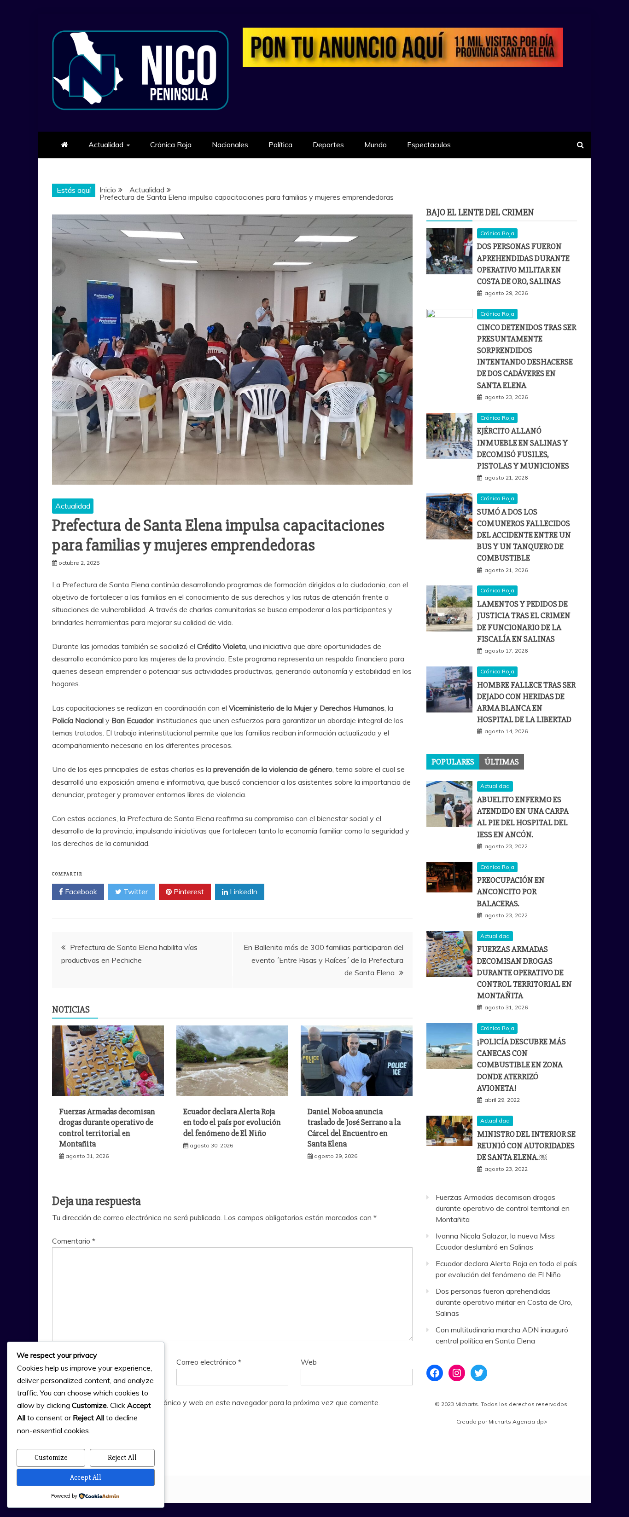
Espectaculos (429, 144)
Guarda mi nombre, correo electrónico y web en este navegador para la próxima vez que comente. (220, 1402)
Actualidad (105, 144)
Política (280, 144)
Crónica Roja (171, 144)
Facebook (80, 891)
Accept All (85, 1477)
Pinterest (188, 891)
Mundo (375, 144)
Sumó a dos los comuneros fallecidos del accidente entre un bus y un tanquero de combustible (524, 535)
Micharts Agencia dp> (518, 1421)
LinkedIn (242, 891)
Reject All (122, 1457)
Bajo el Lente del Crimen (480, 212)
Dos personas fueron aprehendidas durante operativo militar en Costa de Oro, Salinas (504, 1302)
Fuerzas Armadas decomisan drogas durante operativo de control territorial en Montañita (107, 1127)
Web (309, 1361)
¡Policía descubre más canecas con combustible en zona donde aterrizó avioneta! (521, 1064)
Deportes (328, 144)
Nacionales (230, 144)
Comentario (73, 1240)
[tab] (452, 762)
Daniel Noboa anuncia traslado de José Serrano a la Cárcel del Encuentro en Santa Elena (354, 1127)
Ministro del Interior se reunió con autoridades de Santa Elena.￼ (526, 1145)
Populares (452, 762)
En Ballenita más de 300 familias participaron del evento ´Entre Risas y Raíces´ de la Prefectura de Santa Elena (323, 960)
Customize (51, 1457)
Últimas (501, 762)
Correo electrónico (208, 1361)
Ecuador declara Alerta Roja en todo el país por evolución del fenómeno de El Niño (232, 1122)
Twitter (135, 891)
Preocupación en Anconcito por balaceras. (511, 891)
